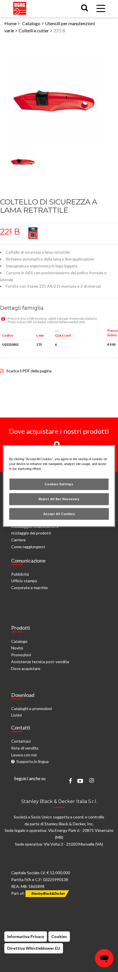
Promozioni (21, 654)
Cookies (59, 936)
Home (10, 23)
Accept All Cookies (59, 513)
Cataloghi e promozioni (31, 708)
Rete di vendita (24, 748)
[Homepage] (20, 7)
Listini (16, 715)
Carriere (18, 539)
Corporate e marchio (29, 587)
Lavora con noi (24, 754)
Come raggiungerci (28, 546)
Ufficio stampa (24, 580)
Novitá (17, 647)
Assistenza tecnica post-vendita (40, 661)
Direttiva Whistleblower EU (33, 948)
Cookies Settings (59, 484)
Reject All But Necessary (59, 498)
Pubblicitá (20, 574)
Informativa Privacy (25, 936)
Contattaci (21, 741)
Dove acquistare (25, 668)
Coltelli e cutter (34, 30)
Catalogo (31, 23)
